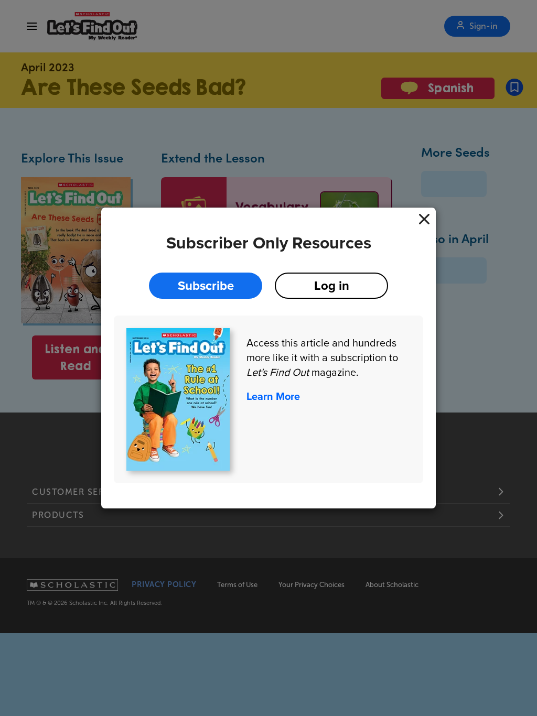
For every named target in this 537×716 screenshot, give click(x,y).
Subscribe (206, 285)
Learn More (273, 396)
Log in (331, 285)
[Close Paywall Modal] (424, 219)
